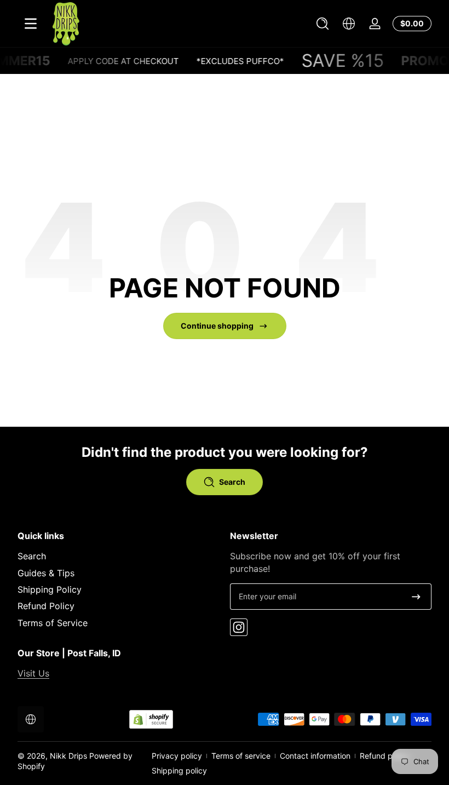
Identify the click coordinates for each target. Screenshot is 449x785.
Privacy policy (177, 755)
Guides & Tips (46, 573)
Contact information (315, 755)
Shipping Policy (50, 589)
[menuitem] (118, 556)
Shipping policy (179, 770)
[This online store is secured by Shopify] (151, 719)
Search (32, 556)
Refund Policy (46, 605)
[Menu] (31, 23)
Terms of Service (53, 622)
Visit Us (33, 673)
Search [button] (232, 481)
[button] (322, 23)
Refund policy (384, 755)
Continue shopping (217, 325)
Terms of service (240, 755)
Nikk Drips (68, 755)
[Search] (322, 23)
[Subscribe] (416, 596)
